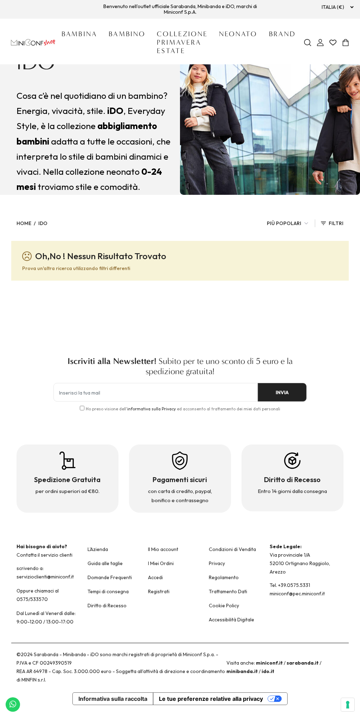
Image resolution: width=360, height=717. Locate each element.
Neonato (238, 34)
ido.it (268, 671)
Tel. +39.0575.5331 (290, 585)
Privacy (217, 563)
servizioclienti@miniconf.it (45, 577)
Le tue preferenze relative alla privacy (211, 698)
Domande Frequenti (110, 577)
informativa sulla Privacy (151, 408)
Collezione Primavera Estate (182, 42)
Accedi (155, 577)
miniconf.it (269, 663)
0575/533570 (32, 599)
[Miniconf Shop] (33, 42)
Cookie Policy (224, 605)
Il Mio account (163, 549)
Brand (282, 34)
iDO (42, 223)
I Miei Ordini (161, 563)
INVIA (282, 392)
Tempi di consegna (108, 591)
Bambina (79, 34)
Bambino (127, 34)
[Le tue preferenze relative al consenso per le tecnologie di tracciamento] (347, 704)
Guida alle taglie (105, 563)
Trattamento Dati (228, 591)
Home (24, 223)
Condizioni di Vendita (232, 549)
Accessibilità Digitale (231, 619)
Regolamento (224, 577)
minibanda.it (242, 671)
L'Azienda (98, 549)
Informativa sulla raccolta (112, 698)
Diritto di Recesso (107, 605)
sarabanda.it (303, 663)
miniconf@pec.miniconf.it (297, 593)
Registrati (158, 591)
